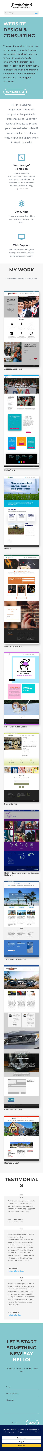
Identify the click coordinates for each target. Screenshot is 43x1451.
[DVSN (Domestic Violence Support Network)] (21, 840)
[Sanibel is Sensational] (21, 919)
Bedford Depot (11, 1163)
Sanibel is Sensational (15, 959)
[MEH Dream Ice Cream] (21, 688)
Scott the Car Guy (13, 1109)
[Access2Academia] (21, 329)
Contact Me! (15, 92)
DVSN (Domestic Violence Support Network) (21, 874)
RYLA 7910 (9, 470)
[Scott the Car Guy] (21, 1036)
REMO (7, 548)
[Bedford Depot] (21, 1138)
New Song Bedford (13, 646)
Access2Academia (13, 369)
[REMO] (21, 511)
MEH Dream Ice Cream (15, 727)
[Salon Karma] (21, 767)
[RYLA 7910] (21, 421)
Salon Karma (10, 804)
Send (32, 1423)
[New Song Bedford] (21, 599)
